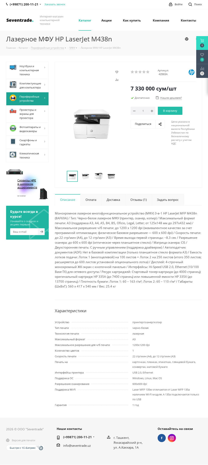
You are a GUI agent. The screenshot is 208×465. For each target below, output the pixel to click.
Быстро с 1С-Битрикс (23, 448)
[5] (148, 72)
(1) (138, 200)
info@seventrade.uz (77, 445)
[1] (132, 72)
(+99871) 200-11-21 (77, 437)
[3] (140, 72)
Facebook (162, 438)
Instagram (172, 438)
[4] (144, 72)
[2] (136, 72)
